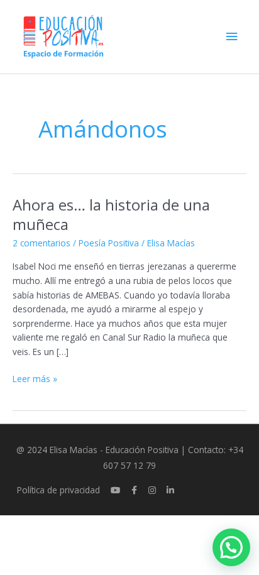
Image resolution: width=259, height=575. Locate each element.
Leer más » (35, 378)
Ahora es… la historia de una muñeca (111, 214)
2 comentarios (41, 243)
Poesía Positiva (109, 243)
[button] (231, 547)
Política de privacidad (58, 490)
